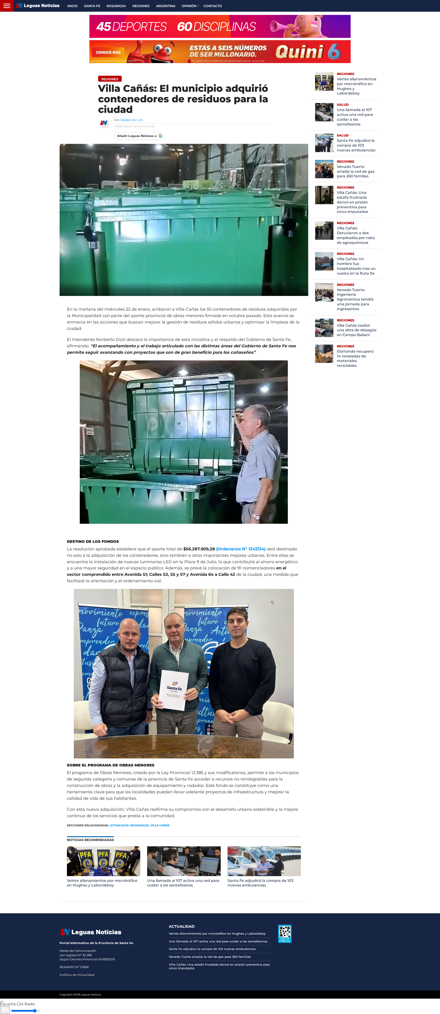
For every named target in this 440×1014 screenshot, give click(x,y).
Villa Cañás (160, 825)
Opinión (189, 6)
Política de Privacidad (77, 975)
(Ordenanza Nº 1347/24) (241, 549)
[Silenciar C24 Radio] (5, 1010)
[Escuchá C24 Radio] (2, 1001)
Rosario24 (116, 6)
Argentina (165, 6)
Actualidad (119, 825)
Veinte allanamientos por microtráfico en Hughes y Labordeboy (102, 883)
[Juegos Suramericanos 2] (220, 26)
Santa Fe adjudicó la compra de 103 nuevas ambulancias (260, 883)
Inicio (72, 6)
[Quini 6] (220, 51)
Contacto (213, 6)
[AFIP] (285, 942)
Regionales (139, 825)
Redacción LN (132, 120)
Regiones (141, 6)
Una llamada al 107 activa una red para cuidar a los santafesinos (183, 883)
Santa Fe (92, 6)
